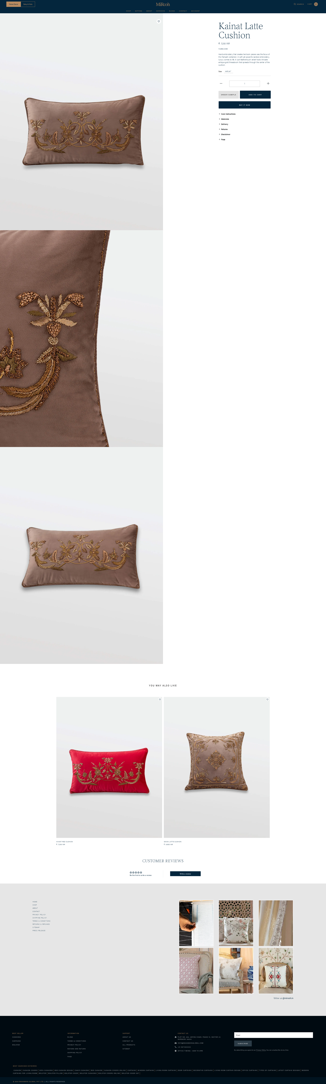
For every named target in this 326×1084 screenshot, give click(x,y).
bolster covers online (109, 1073)
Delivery (224, 124)
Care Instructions (228, 113)
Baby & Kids (27, 4)
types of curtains (267, 1070)
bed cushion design (64, 1070)
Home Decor (13, 4)
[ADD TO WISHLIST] (159, 21)
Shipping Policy (74, 1053)
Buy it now (244, 105)
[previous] (3, 768)
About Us (127, 1037)
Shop (128, 11)
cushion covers (30, 1070)
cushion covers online (115, 1070)
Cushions (16, 1037)
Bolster (16, 1045)
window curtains (146, 1070)
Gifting (138, 11)
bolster (42, 1073)
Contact (183, 11)
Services (160, 11)
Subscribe (243, 1043)
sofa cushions (46, 1070)
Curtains (16, 1041)
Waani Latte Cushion (172, 841)
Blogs (172, 11)
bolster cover (71, 1073)
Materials (225, 119)
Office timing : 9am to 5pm (190, 1051)
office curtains (249, 1070)
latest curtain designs (289, 1070)
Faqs (223, 139)
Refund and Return (76, 1049)
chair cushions (82, 1070)
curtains (132, 1070)
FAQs (69, 1056)
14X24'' (228, 71)
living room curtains (166, 1070)
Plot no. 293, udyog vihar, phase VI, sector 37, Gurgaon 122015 (199, 1038)
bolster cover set (130, 1073)
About (149, 11)
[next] (323, 768)
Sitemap (36, 927)
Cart (312, 4)
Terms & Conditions (42, 921)
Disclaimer (225, 134)
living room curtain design (227, 1070)
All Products (129, 1045)
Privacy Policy (39, 915)
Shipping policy (40, 918)
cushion (17, 1070)
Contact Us (128, 1041)
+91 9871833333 (184, 1047)
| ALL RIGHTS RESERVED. (39, 1081)
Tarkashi (223, 49)
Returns (224, 129)
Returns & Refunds (41, 924)
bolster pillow (55, 1073)
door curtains (185, 1070)
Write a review (185, 873)
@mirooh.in (288, 998)
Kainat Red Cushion (64, 841)
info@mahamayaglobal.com (190, 1043)
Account (195, 11)
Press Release (39, 930)
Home (35, 902)
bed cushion (96, 1070)
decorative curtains (203, 1070)
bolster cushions (88, 1073)
